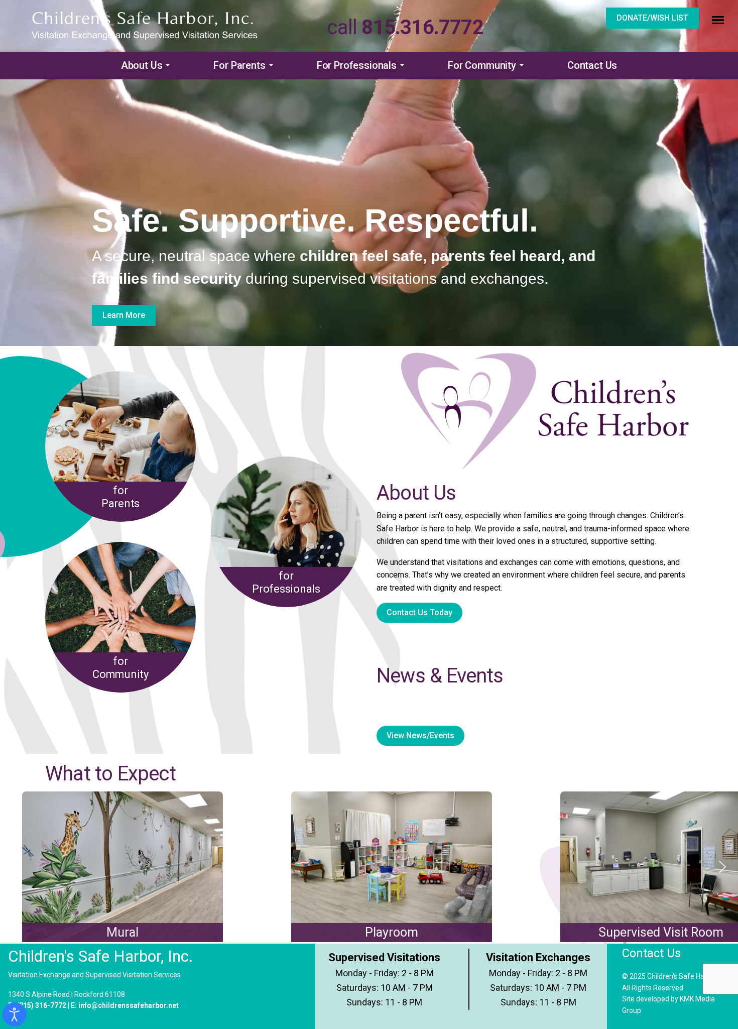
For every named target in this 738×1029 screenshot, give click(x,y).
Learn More (123, 315)
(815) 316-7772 (41, 1005)
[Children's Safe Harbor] (145, 25)
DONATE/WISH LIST (652, 18)
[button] (147, 65)
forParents (120, 497)
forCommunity (120, 667)
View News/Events (420, 735)
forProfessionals (286, 582)
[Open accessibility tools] (15, 1014)
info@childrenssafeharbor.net (128, 1005)
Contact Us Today (419, 612)
